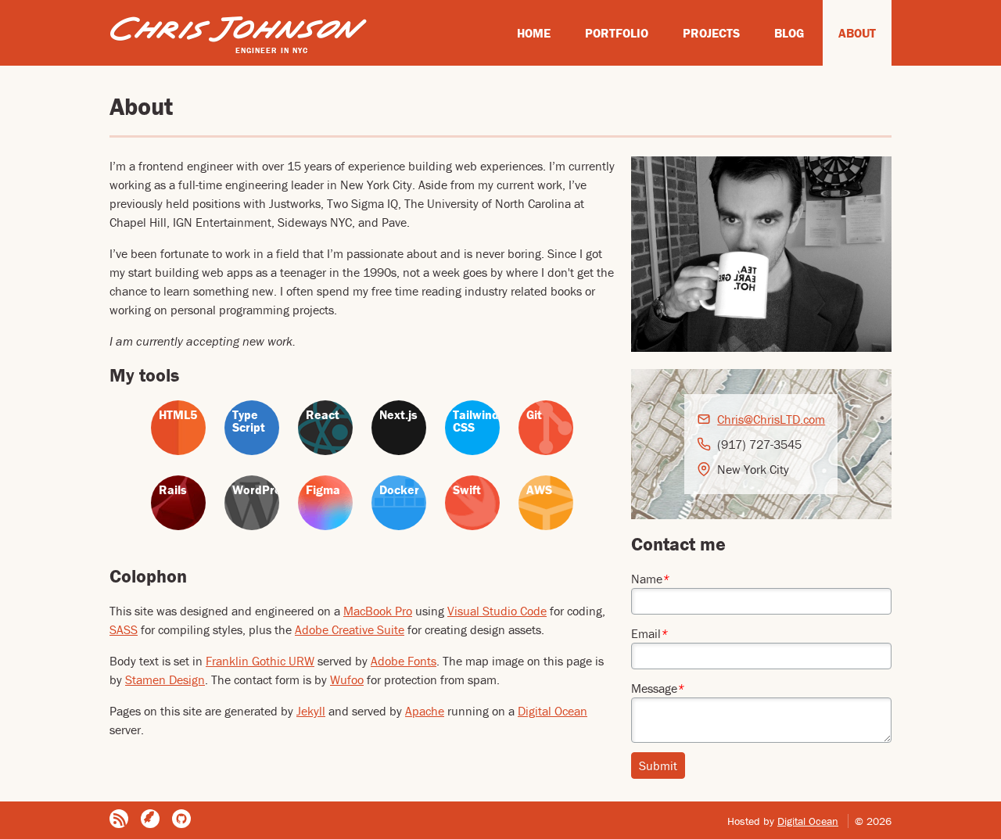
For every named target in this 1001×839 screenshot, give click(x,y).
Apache (424, 711)
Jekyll (310, 711)
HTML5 (178, 414)
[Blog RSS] (118, 818)
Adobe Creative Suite (349, 629)
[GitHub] (181, 818)
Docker (399, 489)
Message (657, 688)
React (322, 414)
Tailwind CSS (476, 421)
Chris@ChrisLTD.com (771, 419)
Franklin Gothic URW (260, 661)
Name (650, 578)
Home (534, 33)
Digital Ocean (552, 711)
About (857, 33)
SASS (123, 629)
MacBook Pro (377, 610)
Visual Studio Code (497, 610)
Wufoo (347, 679)
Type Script (248, 421)
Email (649, 633)
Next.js (398, 414)
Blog (789, 33)
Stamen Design (165, 679)
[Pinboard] (150, 818)
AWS (539, 489)
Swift (467, 489)
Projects (711, 33)
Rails (173, 489)
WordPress (255, 489)
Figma (323, 489)
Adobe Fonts (403, 661)
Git (534, 414)
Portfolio (616, 33)
